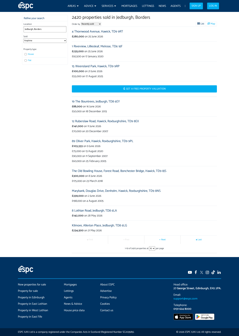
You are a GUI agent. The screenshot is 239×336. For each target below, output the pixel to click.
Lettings (148, 6)
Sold (25, 36)
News (162, 6)
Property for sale (28, 291)
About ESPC (107, 284)
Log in (213, 6)
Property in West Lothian (33, 310)
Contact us (106, 310)
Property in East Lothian (32, 303)
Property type (29, 49)
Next (163, 240)
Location (27, 24)
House (30, 54)
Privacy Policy (108, 297)
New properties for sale (32, 284)
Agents (176, 6)
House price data (74, 310)
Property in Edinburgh (31, 297)
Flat (29, 60)
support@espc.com (185, 298)
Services (107, 6)
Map (213, 24)
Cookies (105, 303)
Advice (88, 6)
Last (200, 240)
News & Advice (73, 303)
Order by (76, 24)
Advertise (106, 291)
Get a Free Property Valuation (146, 89)
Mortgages (129, 6)
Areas (72, 6)
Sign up (196, 6)
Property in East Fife (30, 316)
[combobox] (44, 29)
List (202, 24)
